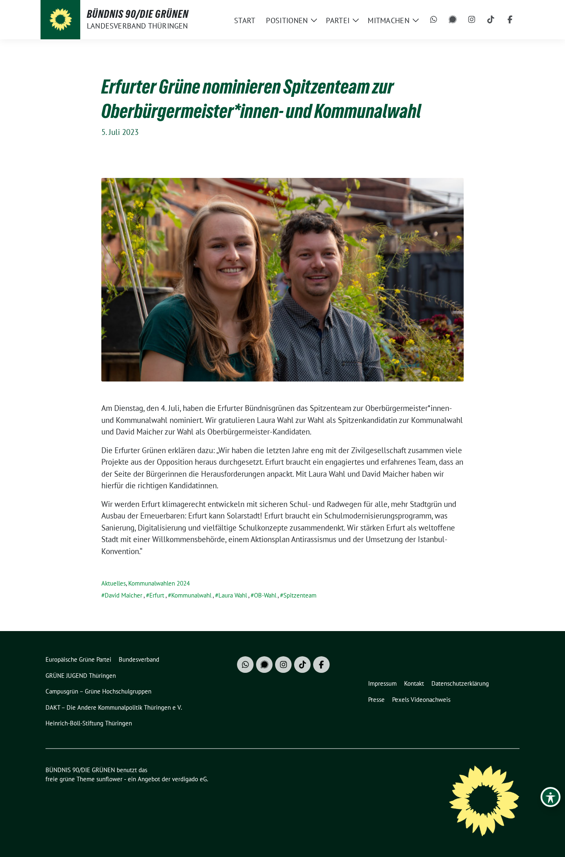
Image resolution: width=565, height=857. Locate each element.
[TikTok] (491, 20)
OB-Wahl (265, 595)
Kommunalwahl (191, 595)
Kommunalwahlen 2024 (159, 583)
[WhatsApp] (434, 20)
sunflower (109, 779)
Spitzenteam (299, 595)
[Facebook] (510, 20)
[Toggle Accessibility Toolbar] (550, 797)
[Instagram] (472, 20)
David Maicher (123, 595)
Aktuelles (113, 583)
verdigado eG (189, 779)
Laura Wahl (232, 595)
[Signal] (453, 20)
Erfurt (156, 595)
